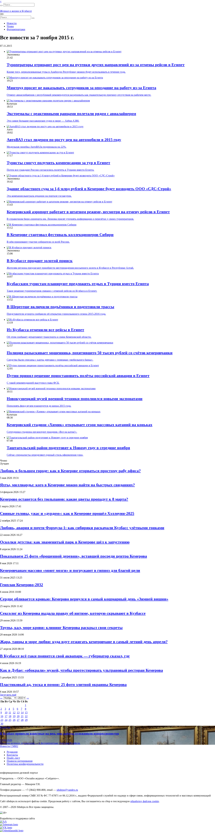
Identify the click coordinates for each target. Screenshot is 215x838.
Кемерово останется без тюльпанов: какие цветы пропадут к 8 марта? (64, 499)
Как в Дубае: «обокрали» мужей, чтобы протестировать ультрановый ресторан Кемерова (81, 670)
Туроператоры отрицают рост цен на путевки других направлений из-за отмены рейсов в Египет (96, 65)
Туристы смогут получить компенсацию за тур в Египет (58, 163)
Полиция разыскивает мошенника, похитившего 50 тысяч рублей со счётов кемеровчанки (90, 353)
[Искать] (1, 5)
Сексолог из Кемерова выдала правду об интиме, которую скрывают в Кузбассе (73, 613)
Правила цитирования (19, 761)
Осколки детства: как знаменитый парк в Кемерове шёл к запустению (65, 542)
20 (18, 716)
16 (2, 716)
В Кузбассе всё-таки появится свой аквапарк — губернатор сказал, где (65, 656)
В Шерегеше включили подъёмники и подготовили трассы (60, 307)
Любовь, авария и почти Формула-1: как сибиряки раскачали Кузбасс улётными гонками (82, 528)
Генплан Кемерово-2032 (21, 585)
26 (14, 720)
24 (6, 720)
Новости (12, 23)
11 (10, 712)
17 (6, 716)
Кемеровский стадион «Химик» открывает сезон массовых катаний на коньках (79, 425)
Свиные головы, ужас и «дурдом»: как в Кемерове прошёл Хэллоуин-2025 (67, 513)
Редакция (12, 751)
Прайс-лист (13, 757)
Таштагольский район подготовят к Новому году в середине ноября (68, 448)
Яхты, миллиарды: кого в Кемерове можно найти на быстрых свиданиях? (67, 485)
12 (14, 712)
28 (22, 720)
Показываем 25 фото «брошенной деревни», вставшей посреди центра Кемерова (73, 556)
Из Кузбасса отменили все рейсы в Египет (45, 330)
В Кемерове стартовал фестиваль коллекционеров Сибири (60, 234)
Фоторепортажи (16, 29)
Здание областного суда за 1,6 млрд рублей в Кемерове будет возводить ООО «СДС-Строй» (89, 189)
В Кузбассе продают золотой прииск (40, 260)
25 (10, 720)
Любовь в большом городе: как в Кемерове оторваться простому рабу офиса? (70, 471)
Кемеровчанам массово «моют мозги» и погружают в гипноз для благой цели (70, 570)
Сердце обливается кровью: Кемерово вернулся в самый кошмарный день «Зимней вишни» (84, 599)
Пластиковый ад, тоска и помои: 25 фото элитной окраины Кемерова (63, 684)
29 (26, 720)
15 (26, 712)
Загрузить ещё (8, 694)
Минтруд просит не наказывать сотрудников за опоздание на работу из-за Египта (81, 88)
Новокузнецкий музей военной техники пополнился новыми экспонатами (74, 398)
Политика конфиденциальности (25, 764)
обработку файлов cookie (144, 801)
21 (22, 716)
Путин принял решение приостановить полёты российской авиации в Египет (78, 375)
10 (6, 712)
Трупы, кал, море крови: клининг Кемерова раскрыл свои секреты (61, 627)
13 (18, 712)
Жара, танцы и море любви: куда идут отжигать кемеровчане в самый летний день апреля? (84, 642)
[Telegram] (9, 824)
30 (2, 723)
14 (22, 712)
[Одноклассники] (11, 830)
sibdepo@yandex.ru (67, 789)
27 (18, 720)
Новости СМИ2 (9, 746)
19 (14, 716)
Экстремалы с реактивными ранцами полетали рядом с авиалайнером (71, 113)
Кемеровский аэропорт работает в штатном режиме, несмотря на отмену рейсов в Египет (88, 212)
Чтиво (10, 26)
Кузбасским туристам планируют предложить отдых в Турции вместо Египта (78, 284)
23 (2, 720)
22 (26, 716)
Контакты (12, 754)
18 (10, 716)
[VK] (6, 827)
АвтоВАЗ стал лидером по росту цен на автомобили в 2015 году (64, 139)
